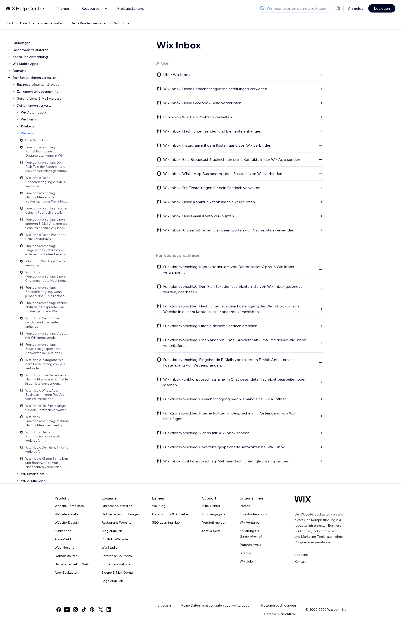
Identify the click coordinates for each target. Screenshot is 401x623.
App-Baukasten (66, 572)
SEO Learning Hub (166, 522)
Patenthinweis (250, 545)
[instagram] (75, 609)
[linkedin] (109, 609)
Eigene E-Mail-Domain (118, 572)
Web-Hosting (64, 547)
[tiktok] (84, 609)
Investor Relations (253, 514)
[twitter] (100, 609)
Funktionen (63, 531)
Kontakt (300, 562)
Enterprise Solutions (116, 556)
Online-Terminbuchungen (120, 514)
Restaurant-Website (116, 522)
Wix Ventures (249, 522)
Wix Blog (158, 506)
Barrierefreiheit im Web (72, 564)
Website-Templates (69, 506)
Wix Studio (109, 547)
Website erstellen (67, 514)
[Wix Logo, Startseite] (302, 499)
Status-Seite (211, 531)
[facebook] (59, 609)
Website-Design (67, 522)
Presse (245, 506)
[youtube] (67, 609)
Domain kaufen (66, 556)
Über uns (301, 555)
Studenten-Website (116, 564)
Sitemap (246, 553)
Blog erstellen (111, 531)
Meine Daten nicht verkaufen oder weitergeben (216, 605)
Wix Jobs (247, 561)
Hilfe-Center (211, 506)
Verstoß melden (214, 522)
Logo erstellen (112, 581)
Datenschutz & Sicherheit (171, 514)
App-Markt (63, 539)
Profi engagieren (214, 514)
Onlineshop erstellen (116, 506)
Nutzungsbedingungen (278, 605)
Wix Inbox (121, 23)
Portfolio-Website (114, 539)
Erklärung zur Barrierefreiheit (251, 533)
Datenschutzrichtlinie (280, 614)
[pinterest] (92, 609)
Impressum (162, 605)
